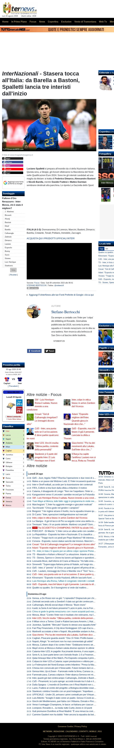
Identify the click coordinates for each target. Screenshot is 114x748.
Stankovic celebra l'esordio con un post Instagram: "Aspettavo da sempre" (68, 691)
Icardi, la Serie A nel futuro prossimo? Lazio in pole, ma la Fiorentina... (66, 608)
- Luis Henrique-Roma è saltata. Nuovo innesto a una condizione (66, 498)
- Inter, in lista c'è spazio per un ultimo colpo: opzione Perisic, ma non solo (70, 551)
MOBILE (92, 731)
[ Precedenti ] (13, 386)
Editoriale (104, 72)
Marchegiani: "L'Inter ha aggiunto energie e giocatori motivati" (62, 504)
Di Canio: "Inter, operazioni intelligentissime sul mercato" (60, 514)
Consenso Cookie (65, 726)
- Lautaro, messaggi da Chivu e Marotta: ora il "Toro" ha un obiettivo (67, 571)
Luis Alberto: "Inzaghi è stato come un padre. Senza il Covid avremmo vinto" (69, 698)
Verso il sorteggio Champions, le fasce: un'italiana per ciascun (64, 704)
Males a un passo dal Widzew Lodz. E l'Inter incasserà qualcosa (63, 481)
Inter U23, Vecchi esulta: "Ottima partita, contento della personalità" (47, 446)
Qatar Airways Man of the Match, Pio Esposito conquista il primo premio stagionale (72, 658)
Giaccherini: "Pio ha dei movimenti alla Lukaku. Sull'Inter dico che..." (83, 446)
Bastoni (8, 222)
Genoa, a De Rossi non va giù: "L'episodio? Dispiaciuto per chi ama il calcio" (70, 598)
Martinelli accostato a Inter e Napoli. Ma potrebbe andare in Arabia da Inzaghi (70, 631)
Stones (8, 258)
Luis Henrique (10, 262)
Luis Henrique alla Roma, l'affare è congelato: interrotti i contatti (63, 581)
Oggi (101, 249)
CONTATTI (83, 731)
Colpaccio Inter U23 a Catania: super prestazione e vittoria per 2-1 (64, 661)
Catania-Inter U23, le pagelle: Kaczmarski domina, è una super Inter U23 (68, 651)
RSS (100, 731)
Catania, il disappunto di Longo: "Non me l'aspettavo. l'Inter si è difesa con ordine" (72, 491)
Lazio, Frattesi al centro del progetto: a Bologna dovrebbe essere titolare (67, 688)
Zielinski (8, 237)
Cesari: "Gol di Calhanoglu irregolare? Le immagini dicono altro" (64, 544)
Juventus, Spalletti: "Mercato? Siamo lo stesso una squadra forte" (64, 625)
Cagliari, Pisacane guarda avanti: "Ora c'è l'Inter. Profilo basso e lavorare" (68, 638)
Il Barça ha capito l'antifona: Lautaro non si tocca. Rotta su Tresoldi (84, 457)
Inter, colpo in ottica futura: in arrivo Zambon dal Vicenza (83, 403)
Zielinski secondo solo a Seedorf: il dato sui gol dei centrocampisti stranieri (69, 601)
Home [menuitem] (5, 22)
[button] (13, 270)
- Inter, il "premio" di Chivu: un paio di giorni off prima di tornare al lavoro (70, 568)
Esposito (8, 248)
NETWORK (47, 731)
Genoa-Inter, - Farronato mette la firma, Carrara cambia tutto (67, 671)
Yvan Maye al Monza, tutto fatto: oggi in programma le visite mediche (66, 501)
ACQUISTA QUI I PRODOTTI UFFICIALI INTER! (51, 238)
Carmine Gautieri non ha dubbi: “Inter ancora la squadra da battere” (65, 714)
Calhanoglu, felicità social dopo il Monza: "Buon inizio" (59, 605)
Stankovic (9, 266)
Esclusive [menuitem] (66, 22)
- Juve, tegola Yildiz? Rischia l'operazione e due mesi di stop (64, 478)
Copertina (104, 131)
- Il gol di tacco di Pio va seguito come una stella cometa (65, 521)
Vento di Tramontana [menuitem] (85, 22)
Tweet (51, 351)
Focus (36, 283)
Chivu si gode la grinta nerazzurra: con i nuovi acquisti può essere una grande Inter (73, 611)
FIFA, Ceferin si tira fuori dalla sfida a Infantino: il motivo (59, 488)
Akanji (7, 219)
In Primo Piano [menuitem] (19, 22)
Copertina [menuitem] (53, 22)
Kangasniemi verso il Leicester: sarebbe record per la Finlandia (63, 494)
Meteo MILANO (13, 392)
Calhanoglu (9, 233)
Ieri (107, 249)
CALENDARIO (72, 731)
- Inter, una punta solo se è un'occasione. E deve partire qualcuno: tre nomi (71, 574)
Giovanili (103, 370)
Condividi (35, 351)
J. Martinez (9, 212)
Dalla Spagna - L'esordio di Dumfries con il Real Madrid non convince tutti (68, 684)
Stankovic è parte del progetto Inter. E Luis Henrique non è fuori (46, 457)
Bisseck (8, 215)
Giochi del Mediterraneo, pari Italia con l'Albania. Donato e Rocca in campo (69, 701)
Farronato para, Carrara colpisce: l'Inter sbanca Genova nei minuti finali (67, 674)
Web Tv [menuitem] (103, 22)
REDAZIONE (59, 731)
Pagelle (103, 348)
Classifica (8, 426)
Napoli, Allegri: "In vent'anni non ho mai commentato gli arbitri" (62, 641)
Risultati (13, 275)
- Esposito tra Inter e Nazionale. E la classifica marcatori (67, 534)
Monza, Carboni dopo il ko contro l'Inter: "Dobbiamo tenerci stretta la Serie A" (70, 645)
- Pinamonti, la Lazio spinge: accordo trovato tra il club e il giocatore (68, 681)
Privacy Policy (81, 726)
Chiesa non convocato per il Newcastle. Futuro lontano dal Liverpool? (66, 668)
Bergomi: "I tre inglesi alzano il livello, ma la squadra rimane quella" (65, 511)
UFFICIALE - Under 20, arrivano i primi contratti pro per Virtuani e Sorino (67, 694)
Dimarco (8, 240)
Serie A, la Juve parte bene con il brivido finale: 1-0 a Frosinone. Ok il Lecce (69, 655)
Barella (7, 230)
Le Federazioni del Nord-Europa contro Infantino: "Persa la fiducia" (65, 665)
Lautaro (8, 244)
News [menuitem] (42, 22)
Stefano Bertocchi (36, 285)
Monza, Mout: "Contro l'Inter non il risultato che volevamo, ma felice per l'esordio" (71, 615)
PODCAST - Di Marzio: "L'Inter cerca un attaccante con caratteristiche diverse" (70, 531)
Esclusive (104, 326)
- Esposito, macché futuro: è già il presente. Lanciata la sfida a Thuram (69, 584)
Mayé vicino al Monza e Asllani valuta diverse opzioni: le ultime (63, 648)
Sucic (7, 255)
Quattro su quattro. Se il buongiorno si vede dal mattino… (60, 587)
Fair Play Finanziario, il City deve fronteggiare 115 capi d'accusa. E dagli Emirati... (72, 628)
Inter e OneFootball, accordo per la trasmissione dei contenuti (62, 484)
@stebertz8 (59, 285)
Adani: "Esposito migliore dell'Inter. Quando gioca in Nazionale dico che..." (68, 548)
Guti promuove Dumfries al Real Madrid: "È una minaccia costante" (65, 711)
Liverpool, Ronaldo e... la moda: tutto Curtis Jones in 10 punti (62, 708)
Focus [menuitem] (33, 22)
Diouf (7, 226)
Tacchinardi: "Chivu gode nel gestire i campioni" (55, 508)
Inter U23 (104, 414)
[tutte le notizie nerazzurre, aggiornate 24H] (20, 8)
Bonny (7, 251)
